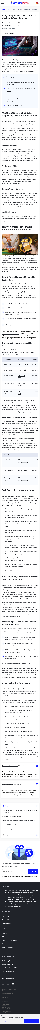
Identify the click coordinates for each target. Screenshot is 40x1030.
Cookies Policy (6, 923)
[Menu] (2, 3)
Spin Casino (17, 183)
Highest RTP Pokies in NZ (9, 825)
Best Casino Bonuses (8, 978)
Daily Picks (35, 470)
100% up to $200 (23, 364)
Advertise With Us (7, 947)
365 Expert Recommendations (15, 95)
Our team (5, 496)
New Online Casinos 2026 (9, 968)
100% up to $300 (23, 370)
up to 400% (12, 64)
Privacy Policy (6, 920)
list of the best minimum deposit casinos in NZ (22, 675)
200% (11, 202)
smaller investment (11, 265)
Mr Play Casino (8, 460)
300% (5, 202)
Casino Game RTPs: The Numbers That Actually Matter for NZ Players (19, 811)
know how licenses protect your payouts (17, 757)
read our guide (8, 412)
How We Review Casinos (9, 940)
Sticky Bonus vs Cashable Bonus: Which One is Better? (18, 821)
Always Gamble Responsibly (15, 105)
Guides (8, 9)
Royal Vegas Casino (28, 267)
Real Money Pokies (7, 964)
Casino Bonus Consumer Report (11, 816)
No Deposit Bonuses (8, 975)
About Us (4, 933)
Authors (4, 944)
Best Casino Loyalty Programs (11, 829)
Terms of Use (5, 916)
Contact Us (5, 951)
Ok (31, 1021)
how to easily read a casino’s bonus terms (21, 160)
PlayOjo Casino (8, 470)
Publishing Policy (7, 937)
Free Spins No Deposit (8, 971)
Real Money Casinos (8, 961)
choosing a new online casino (10, 334)
